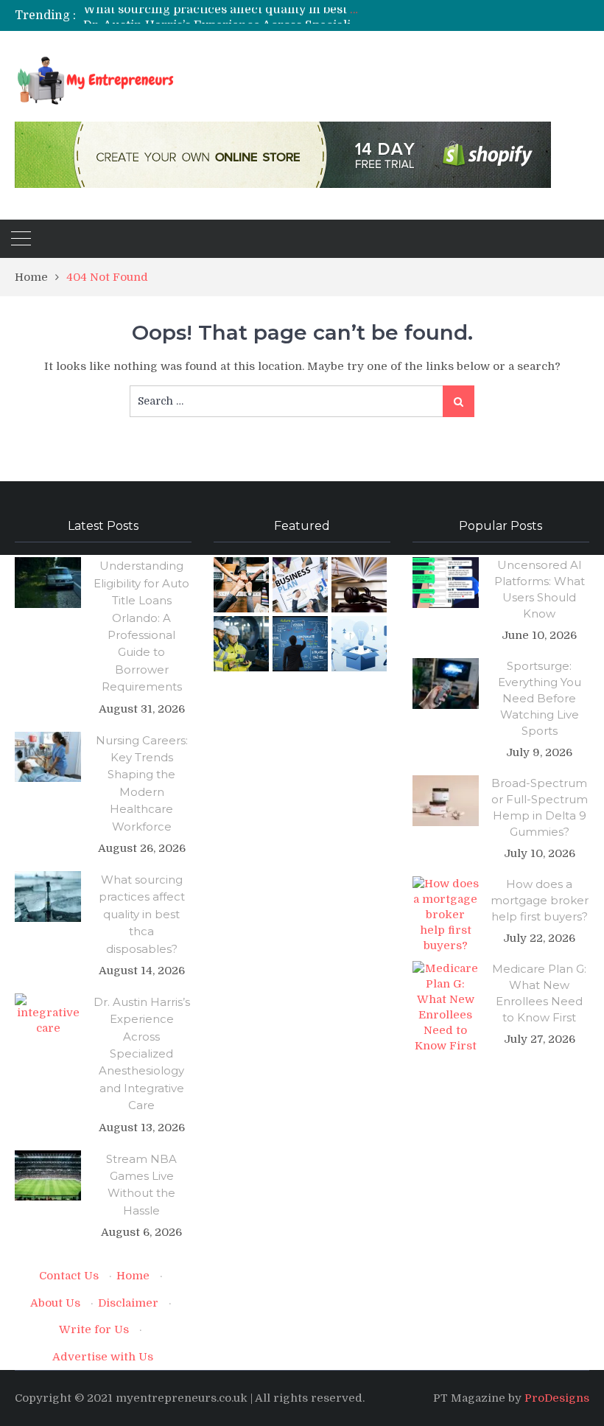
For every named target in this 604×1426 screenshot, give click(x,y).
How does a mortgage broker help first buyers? (540, 900)
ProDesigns (556, 1398)
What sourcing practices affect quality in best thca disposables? (142, 914)
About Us (55, 1303)
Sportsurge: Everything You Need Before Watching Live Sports (539, 698)
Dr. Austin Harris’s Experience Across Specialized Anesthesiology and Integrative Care (334, 15)
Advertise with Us (102, 1356)
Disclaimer (128, 1303)
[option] (221, 15)
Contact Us (69, 1275)
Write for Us (94, 1329)
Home (133, 1275)
